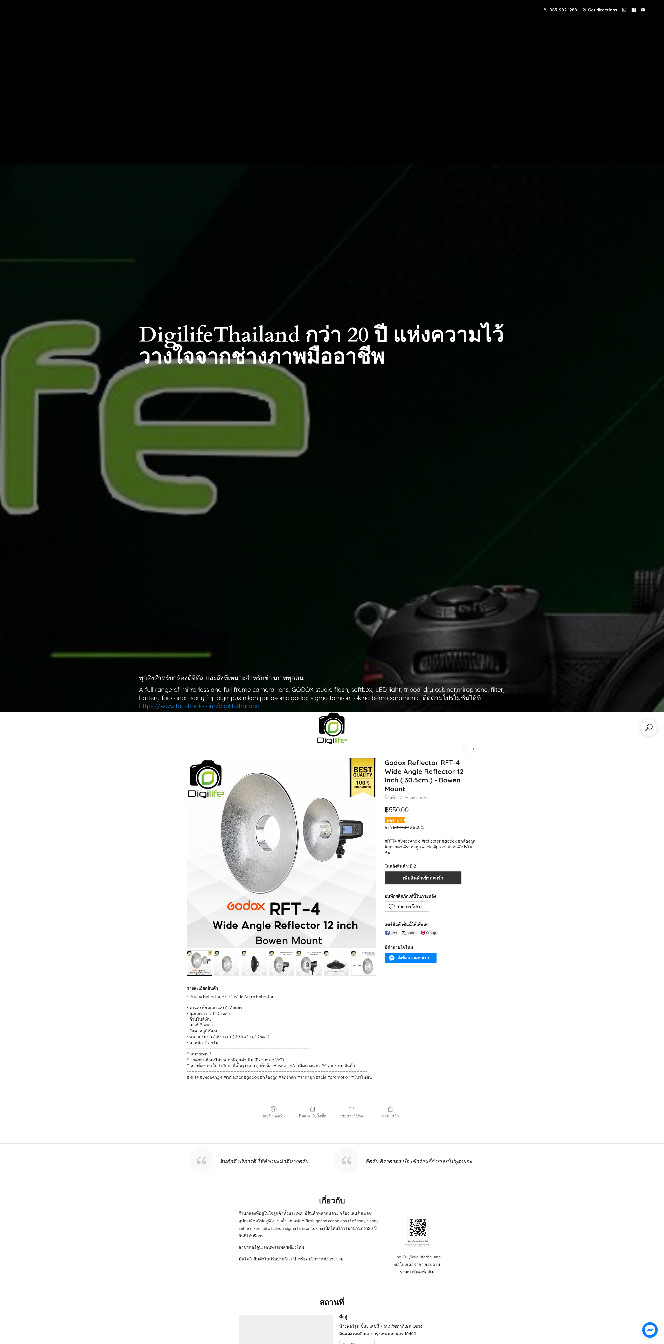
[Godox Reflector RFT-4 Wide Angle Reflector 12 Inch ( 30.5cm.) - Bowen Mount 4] (309, 963)
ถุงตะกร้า (390, 1115)
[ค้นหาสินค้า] (649, 727)
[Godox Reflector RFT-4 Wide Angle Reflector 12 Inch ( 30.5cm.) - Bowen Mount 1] (227, 963)
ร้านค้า (391, 797)
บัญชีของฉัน (273, 1115)
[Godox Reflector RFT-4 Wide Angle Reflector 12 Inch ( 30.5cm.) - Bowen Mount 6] (363, 963)
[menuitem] (466, 749)
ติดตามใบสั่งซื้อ (313, 1115)
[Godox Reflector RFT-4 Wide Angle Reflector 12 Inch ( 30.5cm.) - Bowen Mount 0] (199, 963)
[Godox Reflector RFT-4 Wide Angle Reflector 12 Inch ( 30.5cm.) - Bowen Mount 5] (336, 963)
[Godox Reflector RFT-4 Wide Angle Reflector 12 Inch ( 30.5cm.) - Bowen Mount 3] (281, 963)
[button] (407, 906)
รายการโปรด (352, 1115)
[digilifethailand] (332, 730)
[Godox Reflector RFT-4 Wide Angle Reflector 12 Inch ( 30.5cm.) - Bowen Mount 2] (254, 963)
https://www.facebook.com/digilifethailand (199, 706)
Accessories (416, 797)
